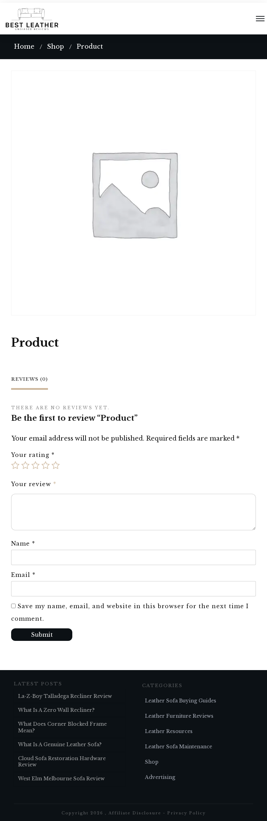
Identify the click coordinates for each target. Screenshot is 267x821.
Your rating (33, 454)
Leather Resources (169, 731)
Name (23, 543)
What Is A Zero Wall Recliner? (56, 710)
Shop (152, 762)
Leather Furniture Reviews (179, 716)
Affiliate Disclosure (134, 813)
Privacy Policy (186, 813)
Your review (33, 484)
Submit (42, 634)
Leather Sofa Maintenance (178, 746)
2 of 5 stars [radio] (25, 465)
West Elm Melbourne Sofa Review (61, 778)
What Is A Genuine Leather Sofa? (60, 744)
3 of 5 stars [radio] (35, 465)
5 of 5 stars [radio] (55, 465)
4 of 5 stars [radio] (45, 465)
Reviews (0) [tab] (29, 379)
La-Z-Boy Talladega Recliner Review (65, 696)
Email (23, 574)
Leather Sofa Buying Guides (180, 701)
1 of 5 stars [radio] (15, 465)
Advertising (160, 777)
